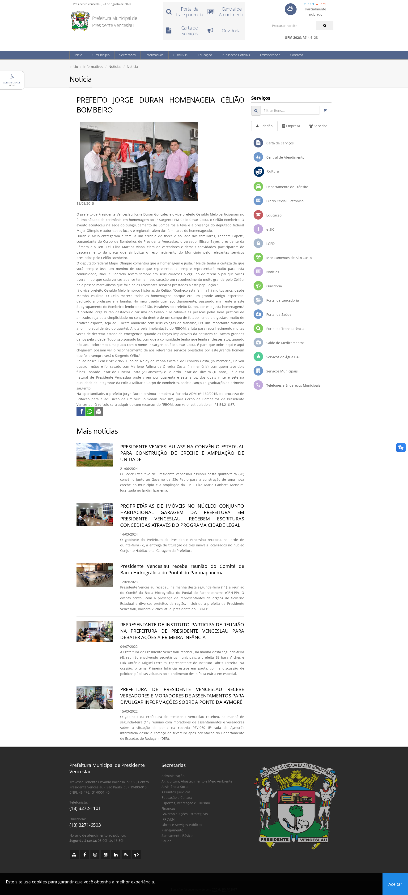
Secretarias (127, 55)
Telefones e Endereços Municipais (292, 385)
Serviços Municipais (281, 371)
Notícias (115, 66)
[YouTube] (105, 854)
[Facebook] (84, 854)
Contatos (296, 55)
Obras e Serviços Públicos (182, 824)
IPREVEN (168, 819)
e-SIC (269, 229)
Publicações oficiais (236, 55)
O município (101, 55)
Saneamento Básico (177, 835)
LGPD (270, 243)
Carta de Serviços (279, 143)
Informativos (154, 55)
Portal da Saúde (278, 314)
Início (78, 55)
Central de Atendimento (284, 157)
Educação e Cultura (177, 797)
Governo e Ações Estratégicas (185, 814)
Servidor (320, 126)
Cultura (271, 171)
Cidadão (265, 126)
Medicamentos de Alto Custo (288, 257)
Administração (173, 776)
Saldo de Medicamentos (284, 343)
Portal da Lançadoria (282, 300)
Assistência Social (175, 786)
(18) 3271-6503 (85, 825)
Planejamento (172, 830)
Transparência (270, 55)
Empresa (292, 126)
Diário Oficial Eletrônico (284, 201)
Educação (205, 55)
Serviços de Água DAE (283, 357)
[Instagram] (94, 854)
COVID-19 (180, 55)
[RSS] (126, 854)
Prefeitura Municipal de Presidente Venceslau (114, 21)
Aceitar (395, 884)
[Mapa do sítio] (74, 854)
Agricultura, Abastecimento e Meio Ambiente (197, 781)
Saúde (166, 841)
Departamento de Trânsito (286, 187)
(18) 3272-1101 (85, 808)
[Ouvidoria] (136, 854)
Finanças (168, 808)
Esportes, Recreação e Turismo (186, 803)
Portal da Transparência (284, 328)
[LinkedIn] (115, 854)
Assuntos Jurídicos (176, 792)
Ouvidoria (273, 286)
